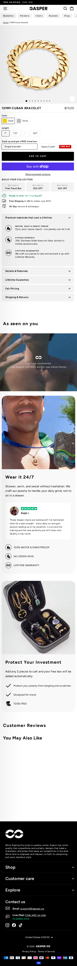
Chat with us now (35, 915)
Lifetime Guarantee (17, 279)
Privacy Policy (29, 951)
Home (5, 22)
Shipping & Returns (16, 297)
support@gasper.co (32, 908)
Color (4, 115)
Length (5, 128)
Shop (10, 867)
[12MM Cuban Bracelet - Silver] (52, 804)
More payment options (37, 174)
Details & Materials (16, 271)
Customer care (19, 878)
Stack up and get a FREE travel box (19, 141)
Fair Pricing (12, 288)
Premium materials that (28, 217)
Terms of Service (46, 951)
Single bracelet (12, 146)
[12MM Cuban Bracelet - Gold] (48, 804)
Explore (12, 890)
